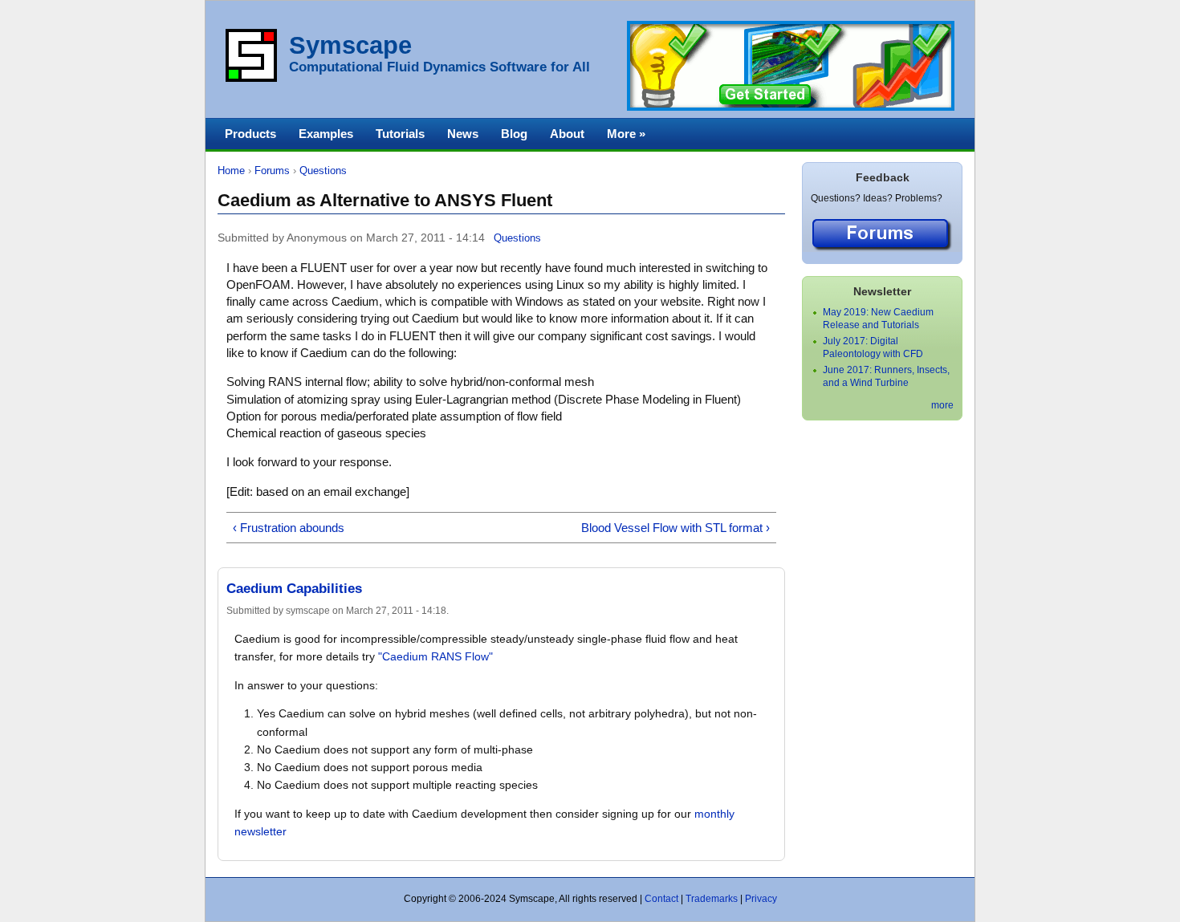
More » (626, 133)
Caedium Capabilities (294, 588)
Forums (272, 170)
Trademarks (712, 898)
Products (250, 133)
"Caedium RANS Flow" (435, 657)
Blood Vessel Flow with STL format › (675, 527)
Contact (661, 898)
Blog (514, 133)
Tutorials (400, 133)
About (567, 133)
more (942, 405)
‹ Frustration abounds (288, 527)
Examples (326, 133)
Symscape (350, 45)
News (462, 133)
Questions (323, 170)
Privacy (761, 898)
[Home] (251, 78)
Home (231, 170)
